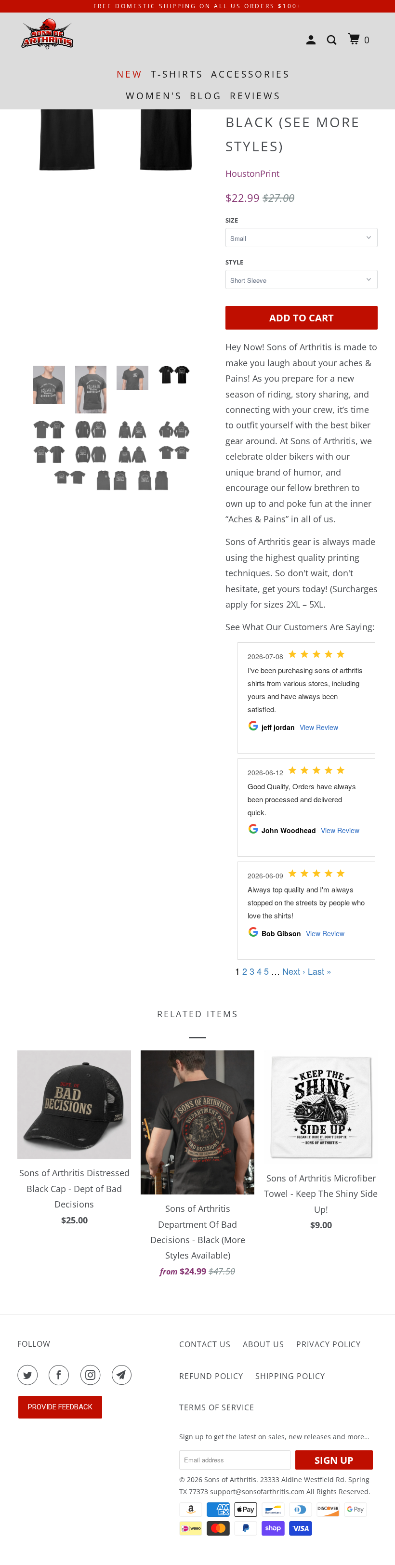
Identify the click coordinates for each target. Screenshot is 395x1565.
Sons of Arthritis (230, 1479)
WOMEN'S (154, 96)
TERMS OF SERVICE (216, 1407)
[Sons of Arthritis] (47, 34)
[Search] (333, 40)
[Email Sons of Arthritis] (124, 1375)
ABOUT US (263, 1344)
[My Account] (312, 40)
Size (231, 220)
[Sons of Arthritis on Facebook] (61, 1375)
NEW (130, 74)
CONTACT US (205, 1344)
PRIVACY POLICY (328, 1344)
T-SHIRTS (177, 74)
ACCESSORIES (250, 74)
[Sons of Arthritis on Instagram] (92, 1375)
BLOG (206, 96)
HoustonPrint (252, 173)
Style (234, 262)
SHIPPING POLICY (290, 1376)
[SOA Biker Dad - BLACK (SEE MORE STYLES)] (116, 180)
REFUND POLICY (211, 1376)
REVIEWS (255, 96)
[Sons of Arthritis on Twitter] (29, 1375)
